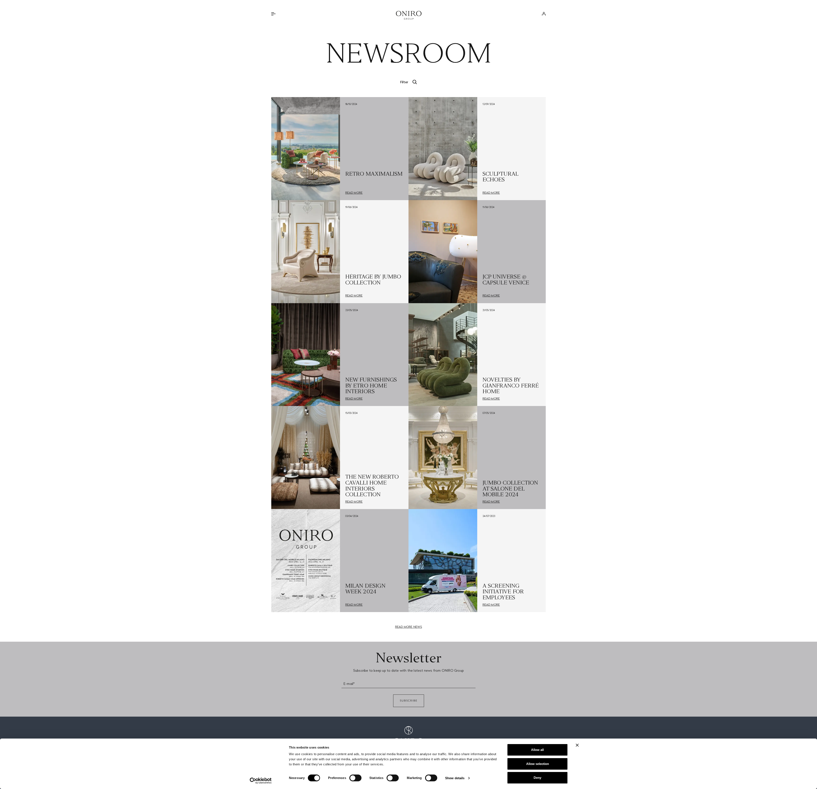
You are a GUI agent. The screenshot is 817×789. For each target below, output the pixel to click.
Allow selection (537, 764)
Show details (454, 778)
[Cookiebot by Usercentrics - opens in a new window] (260, 781)
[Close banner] (577, 745)
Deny (537, 777)
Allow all (537, 750)
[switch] (355, 778)
